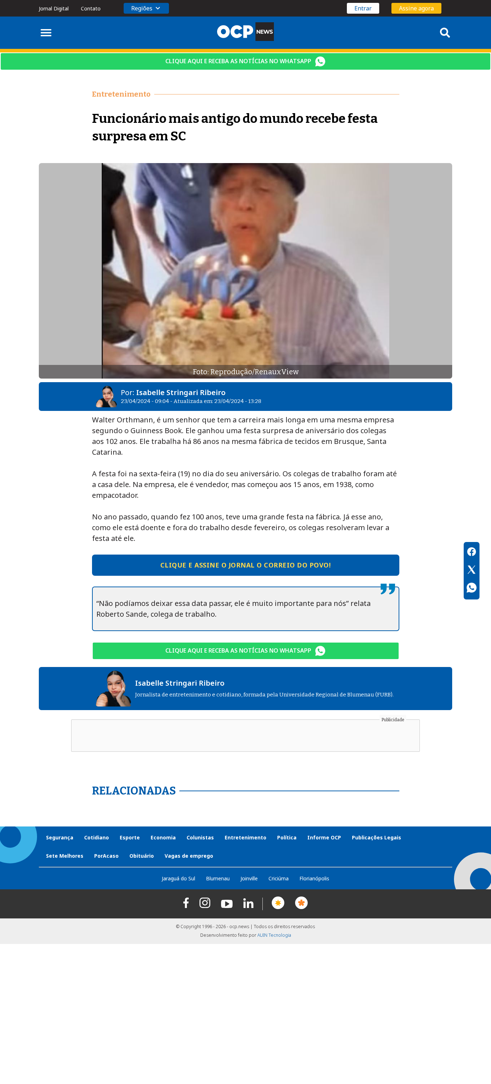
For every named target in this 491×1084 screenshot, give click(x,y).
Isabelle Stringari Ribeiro (181, 392)
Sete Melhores (64, 855)
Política (287, 837)
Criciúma (279, 878)
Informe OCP (324, 837)
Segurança (59, 837)
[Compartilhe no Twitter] (471, 570)
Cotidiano (96, 837)
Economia (163, 837)
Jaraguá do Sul (178, 878)
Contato (91, 8)
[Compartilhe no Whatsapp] (471, 588)
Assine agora (416, 8)
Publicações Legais (376, 837)
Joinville (249, 878)
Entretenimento (245, 837)
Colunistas (200, 837)
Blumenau (218, 878)
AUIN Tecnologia (274, 935)
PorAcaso (106, 855)
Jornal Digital (54, 8)
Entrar (363, 8)
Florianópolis (314, 878)
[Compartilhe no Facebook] (471, 552)
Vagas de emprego (189, 855)
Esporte (130, 837)
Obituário (141, 855)
